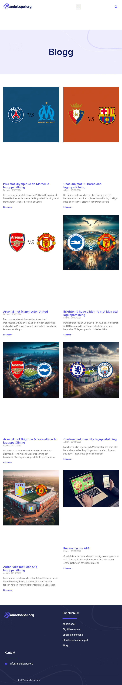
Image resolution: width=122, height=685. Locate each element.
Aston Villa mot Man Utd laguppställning (20, 568)
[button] (78, 7)
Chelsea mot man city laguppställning (90, 439)
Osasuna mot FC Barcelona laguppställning (82, 185)
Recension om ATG (76, 548)
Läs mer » (7, 207)
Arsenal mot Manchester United (25, 311)
